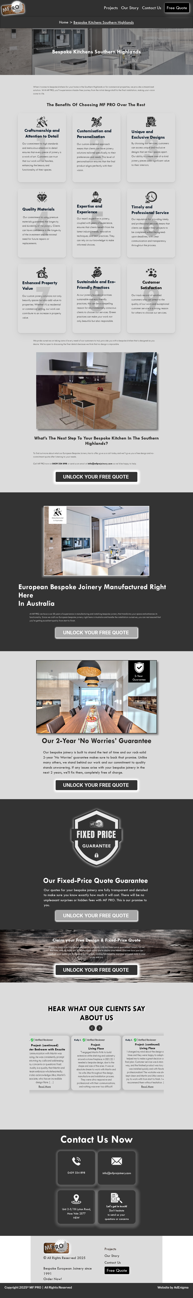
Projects (110, 1249)
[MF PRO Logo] (56, 1246)
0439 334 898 (76, 1172)
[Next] (99, 1028)
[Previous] (92, 1028)
